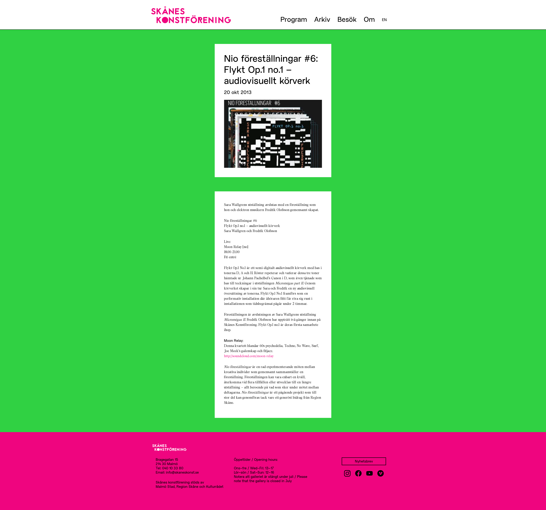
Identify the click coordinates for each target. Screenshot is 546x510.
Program (293, 19)
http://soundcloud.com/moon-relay (249, 356)
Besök (347, 19)
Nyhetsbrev (364, 461)
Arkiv (322, 19)
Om (369, 19)
